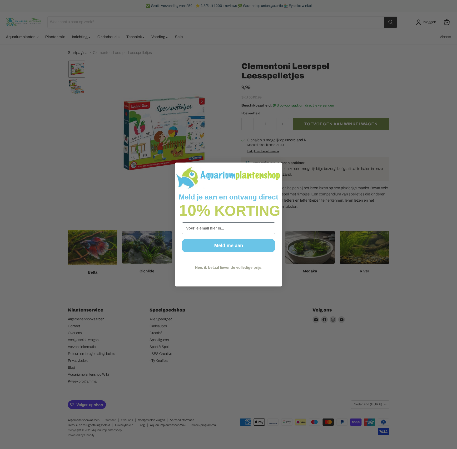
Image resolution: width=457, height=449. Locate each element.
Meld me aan (228, 245)
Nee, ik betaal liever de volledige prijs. (228, 267)
